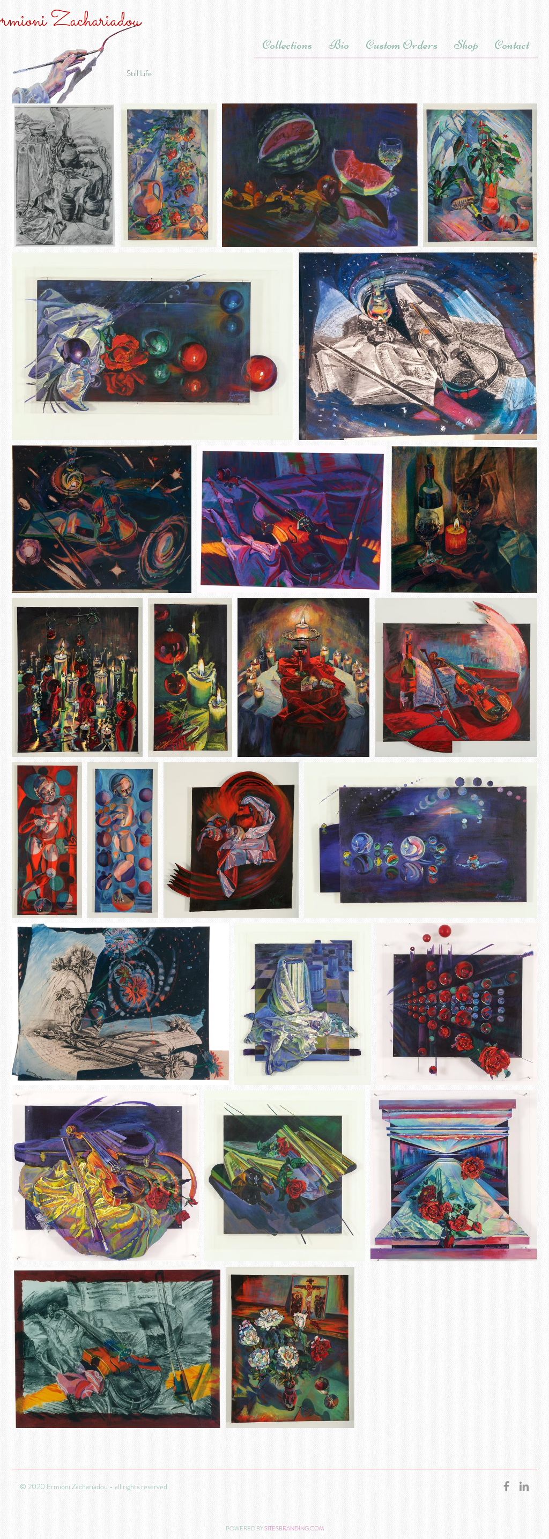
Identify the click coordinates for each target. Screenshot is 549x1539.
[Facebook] (506, 1486)
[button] (287, 40)
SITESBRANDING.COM (294, 1528)
